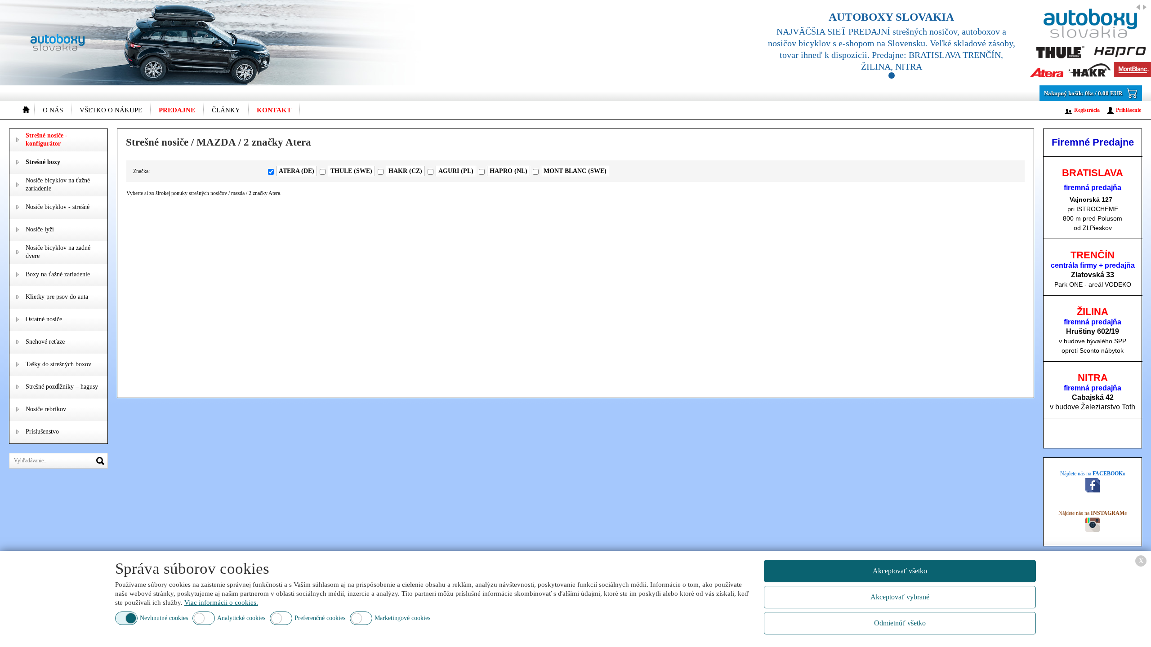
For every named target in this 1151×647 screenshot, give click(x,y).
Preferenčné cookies (319, 618)
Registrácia (1087, 110)
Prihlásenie (1128, 110)
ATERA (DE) (296, 171)
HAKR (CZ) (405, 171)
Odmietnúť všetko (900, 623)
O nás (53, 110)
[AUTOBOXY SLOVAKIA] (948, 42)
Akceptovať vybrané (899, 597)
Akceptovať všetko (900, 571)
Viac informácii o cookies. (221, 602)
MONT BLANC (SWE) (575, 171)
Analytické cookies (241, 618)
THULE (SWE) (351, 171)
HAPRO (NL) (508, 171)
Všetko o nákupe (111, 110)
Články (226, 110)
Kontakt (274, 110)
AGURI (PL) (455, 171)
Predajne (177, 110)
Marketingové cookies (402, 618)
